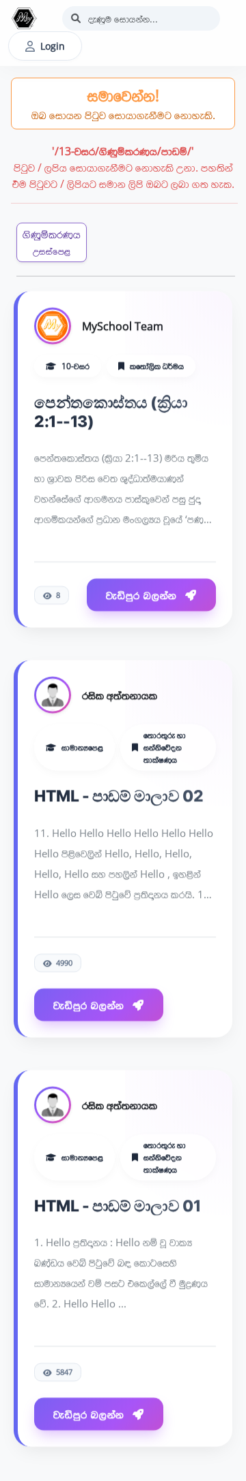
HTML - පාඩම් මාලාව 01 (117, 1203)
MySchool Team (122, 324)
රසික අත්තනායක (119, 693)
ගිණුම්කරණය (52, 242)
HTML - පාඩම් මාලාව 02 (118, 793)
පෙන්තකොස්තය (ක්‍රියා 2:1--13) (111, 410)
